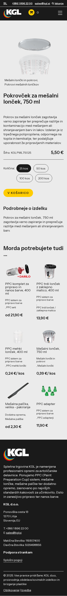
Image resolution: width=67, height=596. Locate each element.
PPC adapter (45, 404)
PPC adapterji (46, 417)
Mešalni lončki (46, 365)
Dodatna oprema (15, 414)
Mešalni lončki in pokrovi (20, 80)
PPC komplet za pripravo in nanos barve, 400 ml (18, 288)
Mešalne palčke (14, 419)
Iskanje (59, 3)
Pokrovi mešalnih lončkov (21, 84)
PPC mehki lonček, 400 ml (16, 350)
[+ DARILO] (18, 270)
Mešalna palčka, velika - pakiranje (17, 405)
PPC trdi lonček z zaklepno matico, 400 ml (48, 287)
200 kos (43, 178)
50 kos (40, 168)
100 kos (24, 178)
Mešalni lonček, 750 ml (48, 350)
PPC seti (11, 307)
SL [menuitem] (5, 3)
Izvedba (26, 590)
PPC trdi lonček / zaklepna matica (46, 309)
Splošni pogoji (12, 560)
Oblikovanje (11, 590)
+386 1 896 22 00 (22, 3)
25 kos (23, 168)
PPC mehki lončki (16, 365)
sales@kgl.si (42, 3)
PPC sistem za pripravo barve (13, 301)
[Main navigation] (60, 13)
